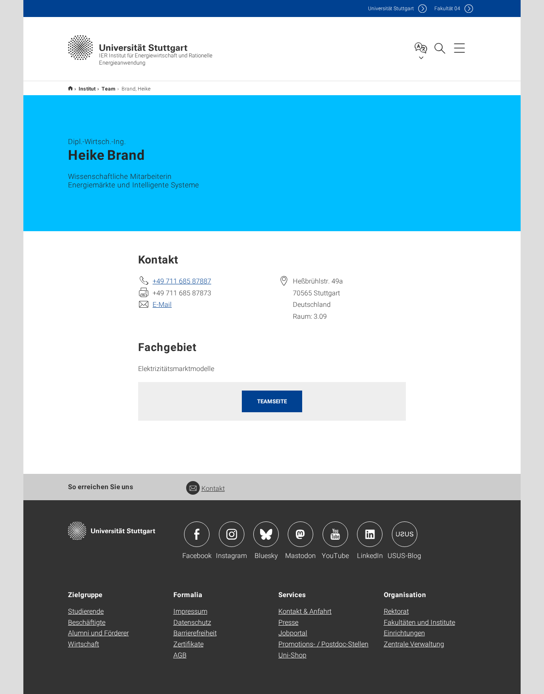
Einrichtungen (404, 632)
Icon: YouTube (335, 534)
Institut (87, 88)
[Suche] (439, 48)
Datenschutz (192, 622)
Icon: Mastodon (300, 534)
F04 (447, 8)
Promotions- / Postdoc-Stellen (323, 643)
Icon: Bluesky (266, 534)
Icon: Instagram (231, 534)
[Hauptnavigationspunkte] (459, 48)
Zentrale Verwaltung (414, 643)
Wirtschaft (83, 643)
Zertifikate (188, 643)
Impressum (190, 610)
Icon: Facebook (197, 534)
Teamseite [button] (272, 401)
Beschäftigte (86, 622)
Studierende (86, 610)
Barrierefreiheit (195, 632)
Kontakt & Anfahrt (305, 610)
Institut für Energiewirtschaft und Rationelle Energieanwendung (70, 88)
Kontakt (213, 488)
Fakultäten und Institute (419, 622)
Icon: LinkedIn (369, 534)
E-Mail (162, 304)
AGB (180, 654)
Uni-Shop (292, 654)
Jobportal (292, 632)
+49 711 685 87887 (182, 280)
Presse (288, 622)
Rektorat (396, 610)
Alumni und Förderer (98, 632)
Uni (391, 8)
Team (109, 88)
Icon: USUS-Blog (404, 534)
